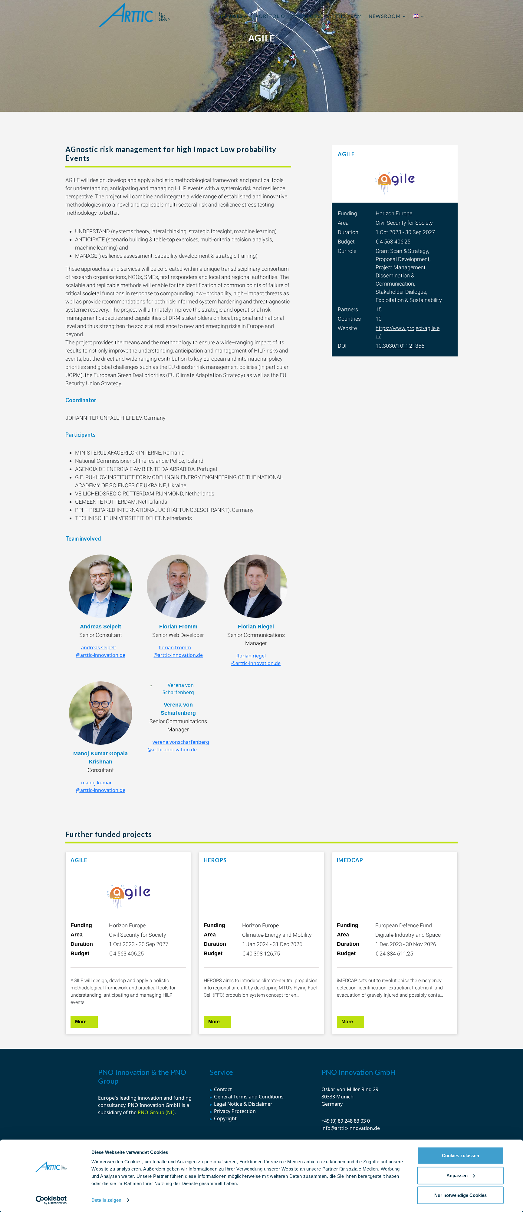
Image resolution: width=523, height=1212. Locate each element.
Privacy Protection (235, 1111)
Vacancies (306, 16)
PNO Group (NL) (156, 1112)
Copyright (225, 1118)
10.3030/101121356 (400, 346)
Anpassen (457, 1175)
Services (231, 16)
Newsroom (385, 16)
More (81, 1021)
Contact (223, 1089)
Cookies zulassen (460, 1155)
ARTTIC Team (345, 16)
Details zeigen (106, 1200)
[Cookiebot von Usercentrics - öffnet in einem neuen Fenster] (51, 1200)
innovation (150, 1097)
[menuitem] (419, 23)
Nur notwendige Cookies (460, 1195)
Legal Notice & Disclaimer (243, 1104)
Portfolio (270, 16)
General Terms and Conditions (249, 1096)
